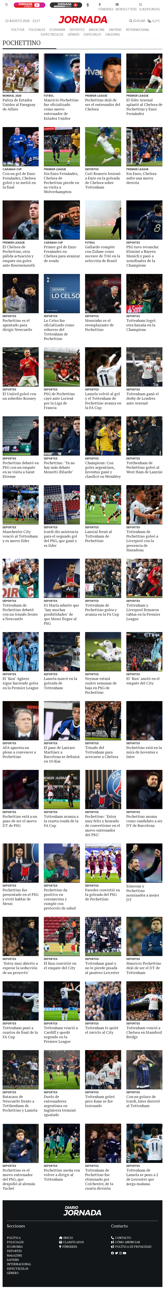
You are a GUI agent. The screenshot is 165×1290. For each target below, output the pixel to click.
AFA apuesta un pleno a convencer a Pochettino (19, 752)
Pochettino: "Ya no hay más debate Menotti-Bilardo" (59, 467)
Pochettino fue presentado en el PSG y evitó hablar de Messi (20, 896)
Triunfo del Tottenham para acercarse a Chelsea (101, 752)
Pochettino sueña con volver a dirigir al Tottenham (62, 1175)
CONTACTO (123, 1238)
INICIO (68, 1238)
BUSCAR (139, 21)
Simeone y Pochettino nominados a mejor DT (142, 893)
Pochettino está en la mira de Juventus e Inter (144, 752)
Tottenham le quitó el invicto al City (101, 1030)
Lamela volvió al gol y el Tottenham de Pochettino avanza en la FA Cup (103, 400)
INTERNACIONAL (138, 30)
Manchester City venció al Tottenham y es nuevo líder (20, 536)
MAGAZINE (97, 30)
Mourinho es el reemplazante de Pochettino (99, 325)
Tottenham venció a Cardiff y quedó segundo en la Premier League (61, 1034)
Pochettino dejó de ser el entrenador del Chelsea (102, 105)
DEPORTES (77, 30)
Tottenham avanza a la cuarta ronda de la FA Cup (61, 821)
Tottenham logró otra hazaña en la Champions (141, 325)
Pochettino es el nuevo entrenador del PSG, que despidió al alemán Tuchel (19, 1179)
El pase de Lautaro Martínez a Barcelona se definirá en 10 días (61, 754)
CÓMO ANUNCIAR (127, 1242)
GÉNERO (73, 34)
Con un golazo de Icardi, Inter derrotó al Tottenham (143, 1101)
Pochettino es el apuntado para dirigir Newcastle (17, 325)
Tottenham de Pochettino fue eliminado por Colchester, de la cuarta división (99, 1179)
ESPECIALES (92, 34)
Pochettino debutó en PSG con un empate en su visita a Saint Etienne (21, 469)
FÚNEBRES (69, 1247)
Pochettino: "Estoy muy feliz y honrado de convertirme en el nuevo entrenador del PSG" (102, 825)
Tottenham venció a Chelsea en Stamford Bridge (144, 1032)
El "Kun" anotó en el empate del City (143, 681)
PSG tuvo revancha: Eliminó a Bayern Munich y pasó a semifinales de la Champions (142, 255)
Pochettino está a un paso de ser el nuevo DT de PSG (20, 821)
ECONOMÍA (57, 30)
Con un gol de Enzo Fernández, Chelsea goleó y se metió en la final (19, 180)
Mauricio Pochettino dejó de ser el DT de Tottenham (143, 968)
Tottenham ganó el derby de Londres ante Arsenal (142, 398)
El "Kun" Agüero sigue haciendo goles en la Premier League (20, 683)
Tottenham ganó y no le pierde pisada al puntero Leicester (102, 968)
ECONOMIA (15, 1247)
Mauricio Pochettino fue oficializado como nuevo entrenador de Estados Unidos (61, 109)
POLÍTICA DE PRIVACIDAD (133, 1247)
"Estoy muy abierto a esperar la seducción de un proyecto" (20, 968)
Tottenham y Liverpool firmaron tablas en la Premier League (143, 612)
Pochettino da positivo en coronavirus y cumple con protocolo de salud (60, 899)
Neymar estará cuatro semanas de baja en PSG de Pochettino (101, 685)
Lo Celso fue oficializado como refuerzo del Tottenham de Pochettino (59, 329)
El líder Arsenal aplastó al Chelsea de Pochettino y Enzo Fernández (144, 107)
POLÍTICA (17, 30)
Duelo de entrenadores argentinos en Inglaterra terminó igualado (60, 1105)
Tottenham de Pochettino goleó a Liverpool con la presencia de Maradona (142, 540)
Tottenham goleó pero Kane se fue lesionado (100, 1101)
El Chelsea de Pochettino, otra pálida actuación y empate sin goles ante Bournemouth (19, 255)
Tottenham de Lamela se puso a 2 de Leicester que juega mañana (142, 1177)
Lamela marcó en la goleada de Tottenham (60, 683)
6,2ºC (156, 21)
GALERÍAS (112, 34)
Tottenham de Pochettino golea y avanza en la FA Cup (102, 610)
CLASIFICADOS (73, 1242)
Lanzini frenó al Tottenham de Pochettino (98, 536)
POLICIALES (37, 30)
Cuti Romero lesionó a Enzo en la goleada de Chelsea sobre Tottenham (103, 180)
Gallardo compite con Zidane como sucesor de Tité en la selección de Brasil (102, 253)
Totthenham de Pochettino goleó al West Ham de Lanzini (144, 467)
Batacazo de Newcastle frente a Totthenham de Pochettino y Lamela (20, 1103)
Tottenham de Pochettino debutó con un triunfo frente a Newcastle (20, 612)
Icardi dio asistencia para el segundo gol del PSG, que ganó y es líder (61, 538)
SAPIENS (115, 30)
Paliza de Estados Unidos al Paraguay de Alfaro (19, 105)
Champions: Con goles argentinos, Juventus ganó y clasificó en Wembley (103, 469)
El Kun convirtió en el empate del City (60, 965)
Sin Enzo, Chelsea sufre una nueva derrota (141, 178)
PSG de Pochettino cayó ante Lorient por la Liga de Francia (59, 400)
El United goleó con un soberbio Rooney (19, 396)
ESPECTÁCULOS (52, 34)
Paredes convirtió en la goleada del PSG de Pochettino (102, 894)
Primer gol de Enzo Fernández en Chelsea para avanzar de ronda (62, 253)
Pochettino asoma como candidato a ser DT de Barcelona (144, 821)
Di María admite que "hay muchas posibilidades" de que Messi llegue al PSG (61, 614)
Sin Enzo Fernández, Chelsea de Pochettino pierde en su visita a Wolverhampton (61, 182)
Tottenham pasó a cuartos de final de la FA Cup (20, 1032)
